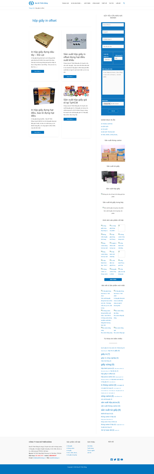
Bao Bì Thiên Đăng (41, 3)
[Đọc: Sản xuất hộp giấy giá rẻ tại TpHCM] (76, 91)
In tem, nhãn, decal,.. (72, 452)
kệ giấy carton (104, 393)
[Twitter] (115, 459)
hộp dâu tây (114, 371)
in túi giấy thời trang (107, 388)
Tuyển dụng (90, 448)
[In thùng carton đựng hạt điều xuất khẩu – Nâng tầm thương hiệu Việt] (106, 313)
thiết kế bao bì (107, 413)
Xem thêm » (37, 71)
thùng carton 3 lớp (108, 417)
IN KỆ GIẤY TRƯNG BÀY (108, 132)
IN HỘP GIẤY (104, 126)
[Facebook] (111, 459)
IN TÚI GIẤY (104, 129)
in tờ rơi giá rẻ (117, 388)
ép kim (117, 430)
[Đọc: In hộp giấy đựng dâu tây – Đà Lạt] (44, 40)
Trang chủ (31, 8)
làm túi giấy (112, 393)
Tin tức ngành (91, 450)
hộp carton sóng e (105, 371)
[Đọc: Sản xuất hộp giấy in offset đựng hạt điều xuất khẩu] (76, 41)
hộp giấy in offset (108, 374)
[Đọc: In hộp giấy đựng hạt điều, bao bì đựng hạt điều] (44, 96)
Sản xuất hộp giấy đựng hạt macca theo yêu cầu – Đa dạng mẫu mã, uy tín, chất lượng (106, 303)
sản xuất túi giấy (111, 410)
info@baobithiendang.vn (39, 458)
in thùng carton (108, 385)
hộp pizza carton (108, 377)
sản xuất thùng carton (110, 406)
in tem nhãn (112, 381)
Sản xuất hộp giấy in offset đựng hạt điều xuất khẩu (75, 57)
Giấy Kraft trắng (106, 361)
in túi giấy (120, 385)
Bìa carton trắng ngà (119, 332)
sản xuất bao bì (118, 396)
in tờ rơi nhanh (104, 390)
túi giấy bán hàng (106, 427)
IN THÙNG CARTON (106, 123)
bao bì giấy (105, 348)
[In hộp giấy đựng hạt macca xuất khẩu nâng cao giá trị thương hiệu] (119, 293)
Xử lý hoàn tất (107, 430)
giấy (117, 350)
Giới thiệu (89, 446)
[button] (81, 3)
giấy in (105, 354)
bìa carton (112, 348)
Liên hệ (89, 452)
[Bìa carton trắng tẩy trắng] (119, 312)
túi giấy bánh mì (120, 424)
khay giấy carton (120, 390)
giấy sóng (107, 364)
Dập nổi (111, 350)
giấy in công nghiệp (110, 358)
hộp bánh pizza (107, 368)
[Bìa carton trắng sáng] (106, 329)
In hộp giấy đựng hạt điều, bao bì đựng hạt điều (42, 113)
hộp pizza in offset (105, 379)
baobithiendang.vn (54, 458)
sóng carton (107, 396)
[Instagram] (118, 459)
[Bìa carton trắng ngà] (119, 329)
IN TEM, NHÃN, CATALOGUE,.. (109, 134)
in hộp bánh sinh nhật (116, 379)
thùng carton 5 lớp (108, 424)
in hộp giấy (105, 381)
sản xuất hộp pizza (110, 402)
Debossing (121, 348)
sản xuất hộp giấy (106, 399)
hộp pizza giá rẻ (119, 376)
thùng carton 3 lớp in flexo (107, 419)
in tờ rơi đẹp (112, 390)
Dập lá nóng (104, 350)
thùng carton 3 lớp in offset (109, 421)
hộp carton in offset (119, 368)
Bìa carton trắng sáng (106, 332)
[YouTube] (122, 459)
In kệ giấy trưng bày (72, 455)
